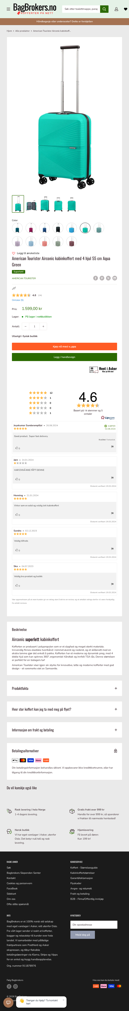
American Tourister (24, 278)
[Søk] (104, 9)
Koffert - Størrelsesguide (84, 867)
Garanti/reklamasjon (81, 878)
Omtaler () (18, 300)
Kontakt (11, 878)
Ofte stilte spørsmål (18, 904)
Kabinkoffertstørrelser (82, 873)
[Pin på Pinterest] (102, 278)
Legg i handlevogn (64, 357)
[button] (17, 228)
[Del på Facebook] (95, 278)
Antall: (16, 326)
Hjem (9, 30)
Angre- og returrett (81, 888)
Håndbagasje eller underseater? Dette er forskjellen (64, 21)
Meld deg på (82, 934)
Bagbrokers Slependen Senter (24, 873)
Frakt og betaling (80, 893)
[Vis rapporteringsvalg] (112, 447)
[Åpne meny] (8, 9)
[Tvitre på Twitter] (108, 278)
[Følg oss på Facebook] (9, 986)
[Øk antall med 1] (43, 326)
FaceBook (12, 888)
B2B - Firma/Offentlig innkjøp (87, 899)
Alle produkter (22, 30)
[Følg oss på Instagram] (15, 986)
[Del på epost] (114, 278)
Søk (9, 867)
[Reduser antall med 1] (25, 326)
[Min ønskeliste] (125, 9)
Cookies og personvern (19, 883)
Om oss (11, 899)
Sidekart (11, 893)
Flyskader (75, 883)
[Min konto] (116, 9)
